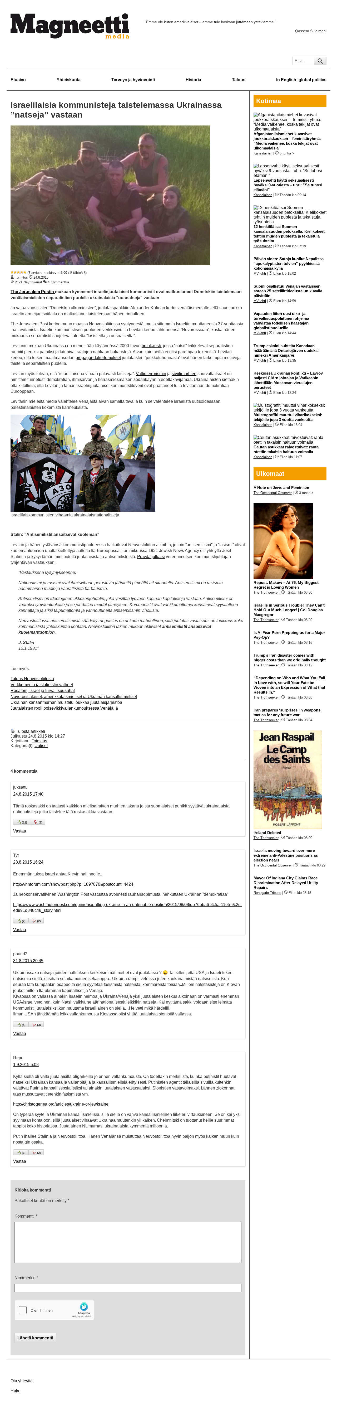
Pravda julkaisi (151, 556)
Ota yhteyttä (22, 1381)
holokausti (151, 345)
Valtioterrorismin (151, 373)
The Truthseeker (266, 592)
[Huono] (12, 272)
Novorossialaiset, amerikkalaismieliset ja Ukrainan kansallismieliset (74, 696)
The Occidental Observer (273, 493)
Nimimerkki (26, 1278)
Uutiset (41, 745)
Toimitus (21, 277)
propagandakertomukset (98, 357)
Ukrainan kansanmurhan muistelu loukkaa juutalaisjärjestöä (66, 702)
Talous (238, 80)
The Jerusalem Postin (33, 291)
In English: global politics (301, 80)
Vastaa (19, 831)
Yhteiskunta (69, 80)
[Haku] (320, 61)
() (24, 822)
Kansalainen (263, 153)
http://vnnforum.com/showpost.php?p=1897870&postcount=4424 (73, 884)
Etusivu (18, 80)
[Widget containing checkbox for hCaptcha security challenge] (54, 1310)
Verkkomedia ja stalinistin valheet (42, 684)
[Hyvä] (21, 272)
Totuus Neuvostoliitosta (32, 678)
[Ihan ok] (18, 272)
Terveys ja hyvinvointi (133, 80)
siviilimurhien (184, 373)
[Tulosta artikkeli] (13, 731)
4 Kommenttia (58, 282)
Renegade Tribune (267, 893)
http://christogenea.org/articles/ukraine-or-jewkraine (60, 1104)
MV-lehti (260, 273)
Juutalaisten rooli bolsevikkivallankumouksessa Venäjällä (64, 708)
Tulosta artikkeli (30, 731)
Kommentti (25, 1216)
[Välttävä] (15, 272)
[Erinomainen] (24, 272)
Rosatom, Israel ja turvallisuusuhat (43, 690)
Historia (193, 80)
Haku (16, 1391)
